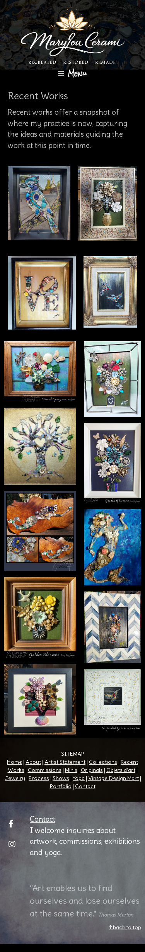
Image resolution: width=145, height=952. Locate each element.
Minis (71, 770)
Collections (103, 761)
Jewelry (15, 778)
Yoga (79, 778)
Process (39, 778)
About (33, 761)
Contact (85, 786)
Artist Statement (64, 761)
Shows (61, 778)
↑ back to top (125, 927)
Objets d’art (120, 770)
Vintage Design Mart (113, 778)
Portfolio (61, 786)
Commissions (44, 770)
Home (14, 761)
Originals (92, 770)
